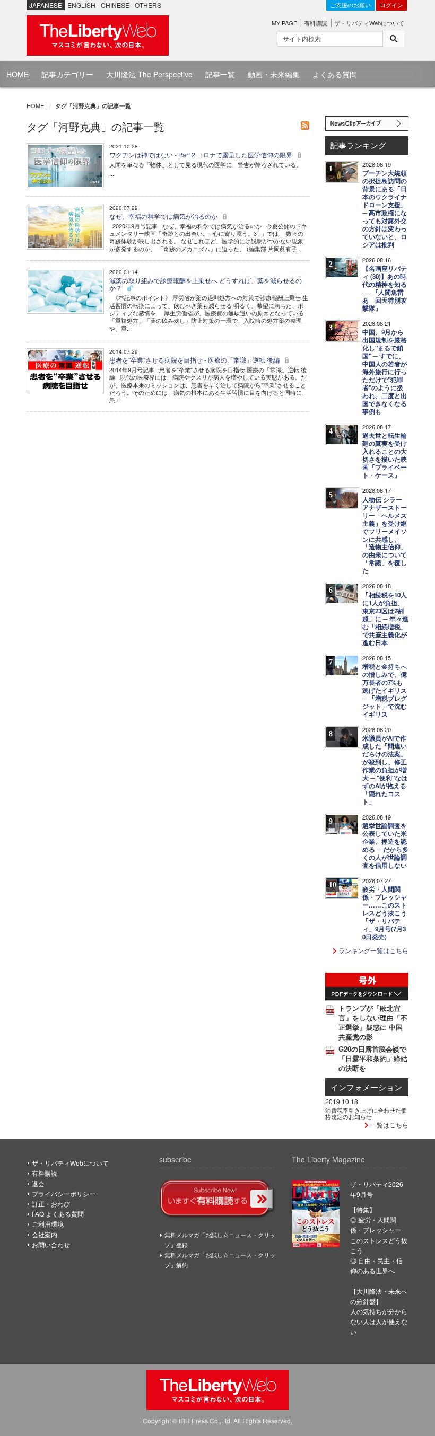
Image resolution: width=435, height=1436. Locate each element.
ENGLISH (81, 5)
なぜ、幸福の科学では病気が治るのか (164, 216)
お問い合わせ (51, 1244)
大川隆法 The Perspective (149, 74)
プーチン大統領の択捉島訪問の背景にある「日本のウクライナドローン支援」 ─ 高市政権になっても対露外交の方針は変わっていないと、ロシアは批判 (384, 209)
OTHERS (148, 5)
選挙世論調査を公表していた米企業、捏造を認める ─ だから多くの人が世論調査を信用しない (385, 845)
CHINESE (115, 5)
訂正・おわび (51, 1203)
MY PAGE (284, 23)
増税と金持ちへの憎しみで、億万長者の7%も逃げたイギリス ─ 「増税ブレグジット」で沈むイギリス (384, 690)
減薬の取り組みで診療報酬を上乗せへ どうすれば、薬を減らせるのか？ (205, 284)
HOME (17, 74)
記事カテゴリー (67, 74)
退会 (38, 1183)
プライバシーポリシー (63, 1193)
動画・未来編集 (274, 74)
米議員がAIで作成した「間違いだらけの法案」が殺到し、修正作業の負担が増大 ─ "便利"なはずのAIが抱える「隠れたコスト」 (384, 770)
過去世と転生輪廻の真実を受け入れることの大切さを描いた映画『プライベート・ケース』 (384, 455)
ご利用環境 (48, 1223)
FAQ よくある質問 (58, 1213)
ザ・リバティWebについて (369, 23)
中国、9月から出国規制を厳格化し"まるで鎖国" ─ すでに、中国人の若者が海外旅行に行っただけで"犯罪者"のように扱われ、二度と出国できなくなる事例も (384, 372)
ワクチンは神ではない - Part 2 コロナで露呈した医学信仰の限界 (201, 154)
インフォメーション (366, 1087)
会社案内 (44, 1234)
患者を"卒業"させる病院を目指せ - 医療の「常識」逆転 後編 (195, 359)
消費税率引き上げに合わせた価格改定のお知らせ (366, 1113)
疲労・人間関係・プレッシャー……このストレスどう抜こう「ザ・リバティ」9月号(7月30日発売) (384, 913)
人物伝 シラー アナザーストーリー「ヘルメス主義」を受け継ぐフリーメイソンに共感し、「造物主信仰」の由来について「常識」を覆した (384, 535)
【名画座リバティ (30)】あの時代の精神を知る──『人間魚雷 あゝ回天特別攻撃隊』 (384, 288)
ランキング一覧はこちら (372, 950)
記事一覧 (220, 74)
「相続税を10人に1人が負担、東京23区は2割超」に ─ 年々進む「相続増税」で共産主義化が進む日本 (385, 619)
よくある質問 (334, 74)
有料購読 (315, 23)
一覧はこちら (388, 1124)
